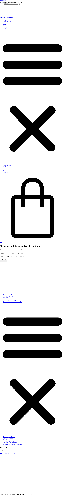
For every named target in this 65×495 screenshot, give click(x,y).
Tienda (5, 24)
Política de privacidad (8, 299)
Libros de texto (7, 21)
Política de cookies (8, 296)
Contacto (5, 28)
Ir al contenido (3, 0)
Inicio (4, 20)
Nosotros (5, 26)
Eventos (5, 27)
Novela (5, 23)
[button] (32, 96)
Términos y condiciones (9, 294)
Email (1, 259)
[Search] (19, 4)
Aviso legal (6, 297)
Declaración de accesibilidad (10, 300)
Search (1, 3)
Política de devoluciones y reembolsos (12, 302)
